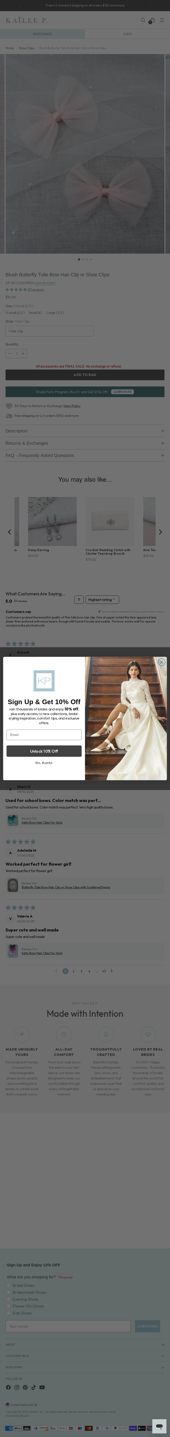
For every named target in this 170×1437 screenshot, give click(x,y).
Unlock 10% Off (44, 751)
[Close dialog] (161, 662)
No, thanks (44, 762)
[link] (44, 680)
